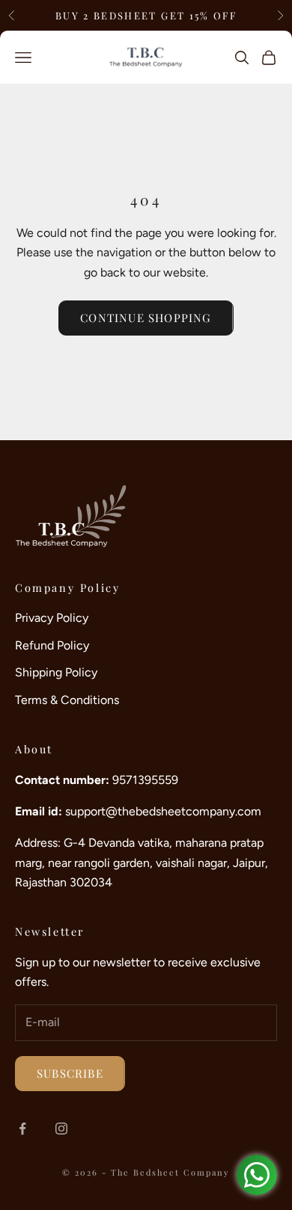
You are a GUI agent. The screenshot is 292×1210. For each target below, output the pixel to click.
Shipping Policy (56, 672)
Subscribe (70, 1073)
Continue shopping (145, 317)
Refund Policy (52, 645)
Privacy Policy (51, 618)
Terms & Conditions (67, 700)
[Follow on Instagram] (61, 1128)
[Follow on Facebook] (22, 1128)
